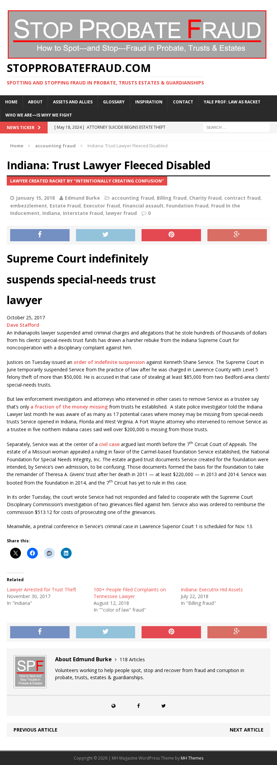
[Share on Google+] (237, 235)
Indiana (51, 213)
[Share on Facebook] (40, 235)
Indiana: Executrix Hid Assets (212, 589)
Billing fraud (171, 198)
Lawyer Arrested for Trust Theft (41, 589)
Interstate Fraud (83, 213)
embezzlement (28, 205)
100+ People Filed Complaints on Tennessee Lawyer (130, 592)
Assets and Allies (73, 102)
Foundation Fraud (187, 205)
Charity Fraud (205, 198)
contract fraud (242, 198)
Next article (246, 729)
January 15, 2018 (35, 198)
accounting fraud (132, 198)
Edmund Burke (82, 198)
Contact (183, 102)
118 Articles (132, 659)
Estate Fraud (65, 205)
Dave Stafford (23, 325)
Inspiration (148, 102)
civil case (109, 444)
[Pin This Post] (171, 235)
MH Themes (192, 758)
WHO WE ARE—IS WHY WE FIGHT (38, 115)
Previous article (35, 729)
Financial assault (143, 205)
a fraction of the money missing (68, 406)
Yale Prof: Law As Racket (232, 102)
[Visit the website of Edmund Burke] (113, 705)
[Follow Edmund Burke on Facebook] (138, 705)
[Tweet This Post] (105, 235)
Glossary (114, 102)
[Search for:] (236, 127)
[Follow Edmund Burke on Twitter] (163, 705)
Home (11, 102)
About (35, 102)
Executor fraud (101, 205)
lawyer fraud (121, 213)
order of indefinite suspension (109, 362)
